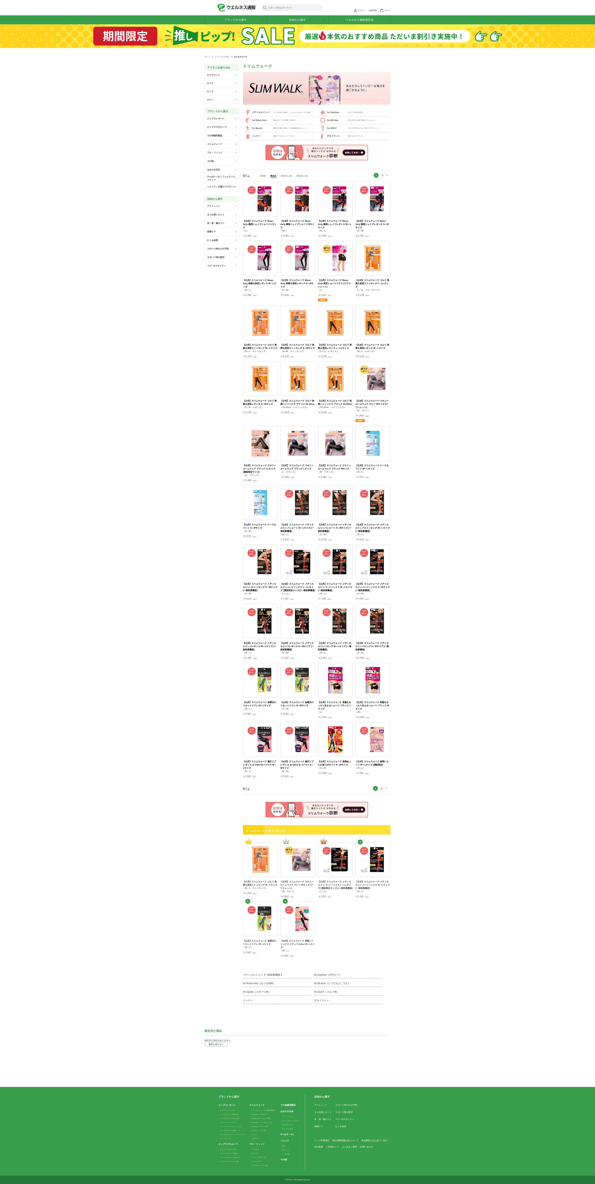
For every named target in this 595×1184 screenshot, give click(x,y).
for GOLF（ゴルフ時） (326, 992)
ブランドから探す (235, 19)
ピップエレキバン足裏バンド (230, 1130)
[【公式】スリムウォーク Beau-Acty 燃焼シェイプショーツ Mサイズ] (297, 199)
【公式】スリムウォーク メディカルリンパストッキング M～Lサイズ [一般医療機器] (372, 527)
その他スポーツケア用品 (259, 1165)
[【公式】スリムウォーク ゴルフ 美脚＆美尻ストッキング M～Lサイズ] (260, 322)
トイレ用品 (286, 1154)
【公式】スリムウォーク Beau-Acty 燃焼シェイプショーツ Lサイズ (259, 224)
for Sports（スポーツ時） (257, 992)
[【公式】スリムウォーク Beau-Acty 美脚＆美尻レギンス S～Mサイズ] (297, 258)
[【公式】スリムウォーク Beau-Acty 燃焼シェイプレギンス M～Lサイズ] (335, 199)
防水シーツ (286, 1150)
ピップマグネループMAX (228, 1153)
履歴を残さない (216, 1044)
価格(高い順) (302, 176)
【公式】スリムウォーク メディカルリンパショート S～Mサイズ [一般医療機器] (334, 527)
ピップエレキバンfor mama (229, 1118)
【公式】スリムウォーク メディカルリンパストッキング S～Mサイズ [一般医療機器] (260, 587)
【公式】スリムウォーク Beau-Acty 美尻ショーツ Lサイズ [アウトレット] (334, 283)
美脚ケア (318, 1126)
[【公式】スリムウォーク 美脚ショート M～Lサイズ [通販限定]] (372, 739)
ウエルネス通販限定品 (359, 19)
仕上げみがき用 (287, 1129)
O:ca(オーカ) (286, 1134)
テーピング (255, 1149)
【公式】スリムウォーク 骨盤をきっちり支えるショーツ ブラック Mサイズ (372, 705)
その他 (283, 1159)
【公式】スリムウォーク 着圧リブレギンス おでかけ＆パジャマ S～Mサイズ (297, 764)
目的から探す (297, 19)
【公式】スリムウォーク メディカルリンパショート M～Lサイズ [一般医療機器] (297, 527)
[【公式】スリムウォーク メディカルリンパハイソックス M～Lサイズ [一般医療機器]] (335, 561)
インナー (248, 1000)
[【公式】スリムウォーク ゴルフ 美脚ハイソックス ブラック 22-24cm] (297, 378)
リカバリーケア (256, 1161)
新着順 (263, 176)
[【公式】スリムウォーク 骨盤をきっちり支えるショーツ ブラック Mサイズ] (372, 680)
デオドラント (321, 1000)
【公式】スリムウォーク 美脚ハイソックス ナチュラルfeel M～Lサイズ (297, 944)
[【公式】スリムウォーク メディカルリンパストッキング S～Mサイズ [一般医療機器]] (260, 561)
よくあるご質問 (349, 1147)
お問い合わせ (366, 1147)
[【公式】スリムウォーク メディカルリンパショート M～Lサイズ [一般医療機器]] (297, 502)
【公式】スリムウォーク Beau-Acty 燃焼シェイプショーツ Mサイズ (297, 224)
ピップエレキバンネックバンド (231, 1126)
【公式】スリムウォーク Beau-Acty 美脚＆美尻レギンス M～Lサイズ (259, 283)
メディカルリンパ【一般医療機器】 (263, 1110)
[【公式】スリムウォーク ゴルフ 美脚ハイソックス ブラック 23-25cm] (335, 378)
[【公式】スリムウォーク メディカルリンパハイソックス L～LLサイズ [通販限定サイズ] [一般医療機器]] (297, 561)
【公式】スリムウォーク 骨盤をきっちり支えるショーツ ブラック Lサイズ (334, 705)
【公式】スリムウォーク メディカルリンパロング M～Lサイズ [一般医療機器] (334, 646)
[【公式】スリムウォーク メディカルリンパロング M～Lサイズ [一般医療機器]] (335, 621)
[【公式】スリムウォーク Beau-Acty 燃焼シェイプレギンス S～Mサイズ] (372, 199)
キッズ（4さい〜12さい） (291, 1121)
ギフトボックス (225, 1138)
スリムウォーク (257, 1105)
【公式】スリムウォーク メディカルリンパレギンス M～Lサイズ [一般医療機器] (259, 646)
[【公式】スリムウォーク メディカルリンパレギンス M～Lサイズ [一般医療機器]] (260, 621)
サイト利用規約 (321, 1140)
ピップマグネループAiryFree (230, 1157)
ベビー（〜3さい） (288, 1116)
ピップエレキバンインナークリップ (232, 1134)
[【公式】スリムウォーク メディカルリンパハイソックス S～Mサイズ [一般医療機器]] (372, 561)
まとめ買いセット (323, 1112)
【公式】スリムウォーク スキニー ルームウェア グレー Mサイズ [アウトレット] (372, 403)
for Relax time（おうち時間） (259, 983)
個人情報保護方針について (345, 1140)
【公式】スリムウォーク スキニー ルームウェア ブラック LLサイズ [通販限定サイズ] (259, 468)
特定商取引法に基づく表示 (374, 1140)
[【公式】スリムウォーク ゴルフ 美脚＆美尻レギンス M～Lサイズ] (372, 322)
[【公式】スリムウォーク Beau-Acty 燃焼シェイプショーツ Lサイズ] (260, 199)
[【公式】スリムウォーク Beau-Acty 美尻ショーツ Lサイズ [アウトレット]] (335, 258)
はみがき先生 (286, 1111)
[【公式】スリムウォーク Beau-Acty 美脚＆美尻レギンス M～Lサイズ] (260, 258)
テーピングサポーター (259, 1157)
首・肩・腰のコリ (323, 1119)
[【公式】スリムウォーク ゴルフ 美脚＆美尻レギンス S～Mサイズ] (260, 378)
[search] (265, 7)
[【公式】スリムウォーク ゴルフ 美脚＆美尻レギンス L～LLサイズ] (335, 322)
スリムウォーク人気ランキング (265, 830)
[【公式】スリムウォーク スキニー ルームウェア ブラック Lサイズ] (297, 443)
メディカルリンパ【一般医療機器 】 (263, 974)
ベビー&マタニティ (344, 1119)
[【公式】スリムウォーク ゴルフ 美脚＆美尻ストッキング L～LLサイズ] (372, 258)
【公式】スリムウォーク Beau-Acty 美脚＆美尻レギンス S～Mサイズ (297, 283)
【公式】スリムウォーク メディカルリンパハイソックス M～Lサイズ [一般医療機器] (335, 587)
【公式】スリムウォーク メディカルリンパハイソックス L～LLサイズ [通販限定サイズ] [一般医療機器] (297, 587)
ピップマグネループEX (228, 1149)
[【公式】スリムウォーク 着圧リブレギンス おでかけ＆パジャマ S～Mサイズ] (297, 739)
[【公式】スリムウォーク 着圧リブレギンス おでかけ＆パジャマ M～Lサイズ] (260, 739)
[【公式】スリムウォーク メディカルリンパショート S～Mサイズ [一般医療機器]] (335, 502)
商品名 (273, 176)
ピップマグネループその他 (229, 1161)
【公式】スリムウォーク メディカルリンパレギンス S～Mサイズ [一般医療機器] (297, 646)
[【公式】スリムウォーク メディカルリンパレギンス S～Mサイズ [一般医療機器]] (297, 621)
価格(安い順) (286, 176)
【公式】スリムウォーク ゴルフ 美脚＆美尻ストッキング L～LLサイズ (372, 283)
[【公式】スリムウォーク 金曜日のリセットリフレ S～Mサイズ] (297, 680)
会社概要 (318, 1147)
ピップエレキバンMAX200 (229, 1114)
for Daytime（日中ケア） (328, 974)
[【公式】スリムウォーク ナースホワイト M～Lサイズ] (372, 443)
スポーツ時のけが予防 (346, 1105)
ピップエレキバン (227, 1105)
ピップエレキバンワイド (228, 1122)
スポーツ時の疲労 (344, 1112)
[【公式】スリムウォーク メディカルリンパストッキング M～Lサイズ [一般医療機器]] (372, 502)
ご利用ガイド (332, 1147)
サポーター (255, 1153)
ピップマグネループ (228, 1144)
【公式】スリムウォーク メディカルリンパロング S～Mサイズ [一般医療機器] (372, 646)
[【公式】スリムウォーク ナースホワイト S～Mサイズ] (260, 502)
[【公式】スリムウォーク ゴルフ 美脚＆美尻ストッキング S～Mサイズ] (297, 322)
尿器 (283, 1146)
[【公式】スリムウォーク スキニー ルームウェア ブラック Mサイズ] (335, 443)
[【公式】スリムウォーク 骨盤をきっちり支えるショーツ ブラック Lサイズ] (335, 680)
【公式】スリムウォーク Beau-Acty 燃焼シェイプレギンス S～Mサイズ (372, 224)
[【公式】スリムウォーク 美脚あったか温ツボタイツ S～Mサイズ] (335, 739)
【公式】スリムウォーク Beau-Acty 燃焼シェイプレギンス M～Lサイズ (334, 224)
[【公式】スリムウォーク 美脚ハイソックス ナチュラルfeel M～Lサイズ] (297, 918)
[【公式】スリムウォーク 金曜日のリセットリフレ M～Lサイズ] (260, 680)
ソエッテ (284, 1140)
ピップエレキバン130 (227, 1110)
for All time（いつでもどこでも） (332, 983)
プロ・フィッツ (257, 1144)
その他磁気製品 (288, 1105)
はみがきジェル (287, 1125)
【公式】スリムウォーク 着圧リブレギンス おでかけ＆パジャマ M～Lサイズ (259, 764)
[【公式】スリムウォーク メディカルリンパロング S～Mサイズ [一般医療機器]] (372, 621)
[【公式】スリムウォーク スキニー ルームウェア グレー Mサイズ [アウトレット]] (372, 378)
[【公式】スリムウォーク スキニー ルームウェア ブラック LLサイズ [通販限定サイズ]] (260, 443)
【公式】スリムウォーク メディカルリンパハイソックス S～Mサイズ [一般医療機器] (372, 587)
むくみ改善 (340, 1126)
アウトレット (320, 1105)
